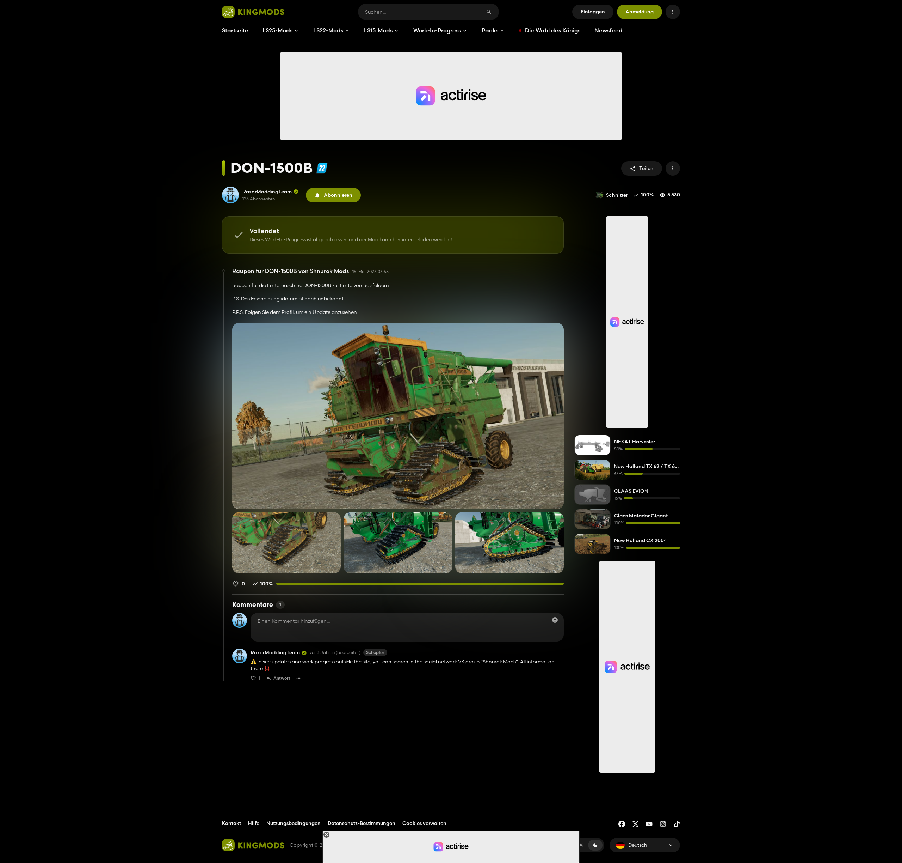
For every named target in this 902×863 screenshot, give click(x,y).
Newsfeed (608, 30)
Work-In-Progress (437, 30)
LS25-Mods (277, 30)
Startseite (235, 30)
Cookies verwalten (424, 823)
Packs (490, 30)
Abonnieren (338, 195)
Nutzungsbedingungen (293, 823)
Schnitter (617, 195)
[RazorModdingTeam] (230, 195)
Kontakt (231, 823)
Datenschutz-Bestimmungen (361, 823)
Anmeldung (639, 11)
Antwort (281, 678)
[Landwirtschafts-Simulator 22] (322, 168)
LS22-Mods (328, 30)
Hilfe (253, 823)
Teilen (646, 168)
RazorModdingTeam (267, 192)
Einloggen (593, 11)
